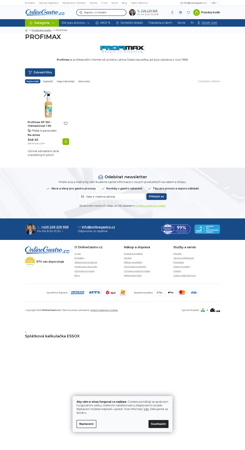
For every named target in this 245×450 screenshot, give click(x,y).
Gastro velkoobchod (184, 275)
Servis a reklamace (183, 258)
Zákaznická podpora (85, 262)
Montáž (177, 253)
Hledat (81, 12)
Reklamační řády (133, 275)
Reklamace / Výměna (74, 2)
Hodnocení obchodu (85, 266)
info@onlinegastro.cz (98, 227)
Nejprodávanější (65, 81)
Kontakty (30, 2)
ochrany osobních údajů (150, 205)
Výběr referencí (139, 2)
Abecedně (84, 81)
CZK (213, 2)
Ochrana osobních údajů (137, 271)
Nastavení (86, 424)
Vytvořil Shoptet (190, 310)
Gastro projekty (181, 266)
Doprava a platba (133, 253)
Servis (114, 2)
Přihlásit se (156, 196)
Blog (124, 2)
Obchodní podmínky (135, 266)
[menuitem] (76, 23)
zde (146, 409)
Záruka (93, 2)
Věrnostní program (84, 271)
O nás (104, 2)
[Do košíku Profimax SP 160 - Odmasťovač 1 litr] (65, 141)
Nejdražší (48, 81)
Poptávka (178, 262)
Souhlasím (158, 424)
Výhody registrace (48, 2)
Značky (177, 271)
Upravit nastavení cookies (104, 310)
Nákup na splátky (133, 262)
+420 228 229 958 (54, 227)
